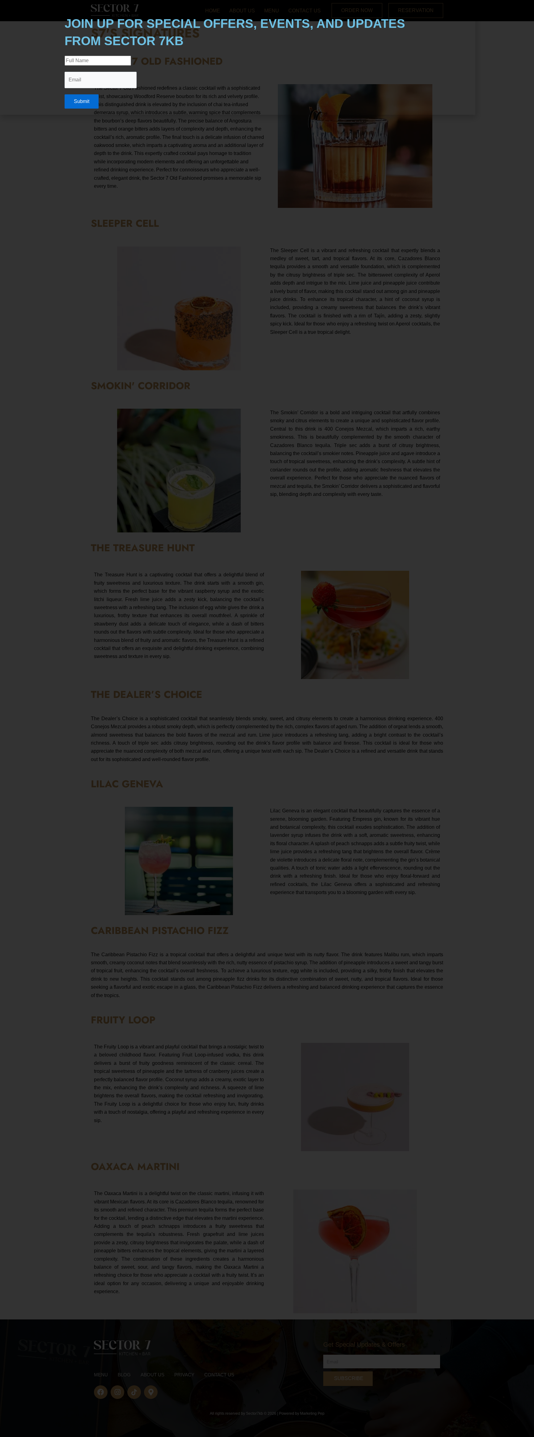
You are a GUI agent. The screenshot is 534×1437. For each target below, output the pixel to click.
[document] (267, 718)
